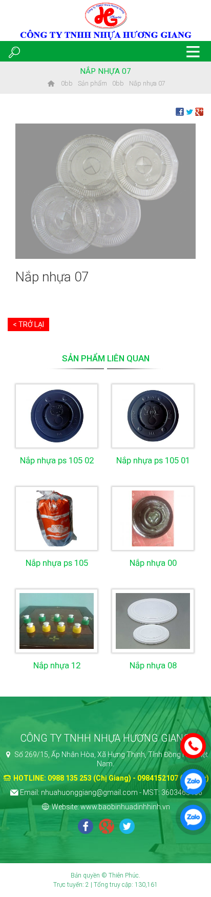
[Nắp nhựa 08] (153, 621)
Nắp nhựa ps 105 (57, 563)
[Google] (106, 827)
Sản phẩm (92, 83)
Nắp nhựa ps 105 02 (57, 460)
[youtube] (127, 827)
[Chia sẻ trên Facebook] (180, 111)
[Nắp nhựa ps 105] (56, 518)
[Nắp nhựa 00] (153, 518)
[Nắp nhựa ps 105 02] (56, 415)
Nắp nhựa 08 (153, 665)
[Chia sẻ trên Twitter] (189, 111)
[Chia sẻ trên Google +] (199, 111)
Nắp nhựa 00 (153, 563)
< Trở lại (28, 324)
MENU (193, 51)
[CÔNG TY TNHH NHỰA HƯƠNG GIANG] (51, 83)
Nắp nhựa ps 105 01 (153, 460)
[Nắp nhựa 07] (105, 191)
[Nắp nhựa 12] (56, 621)
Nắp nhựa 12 (56, 665)
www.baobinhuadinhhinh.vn (125, 807)
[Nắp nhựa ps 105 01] (153, 415)
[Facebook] (85, 827)
